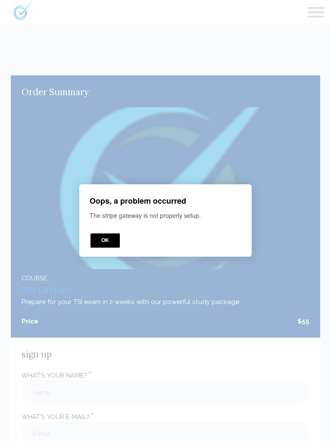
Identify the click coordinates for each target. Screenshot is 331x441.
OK (105, 240)
